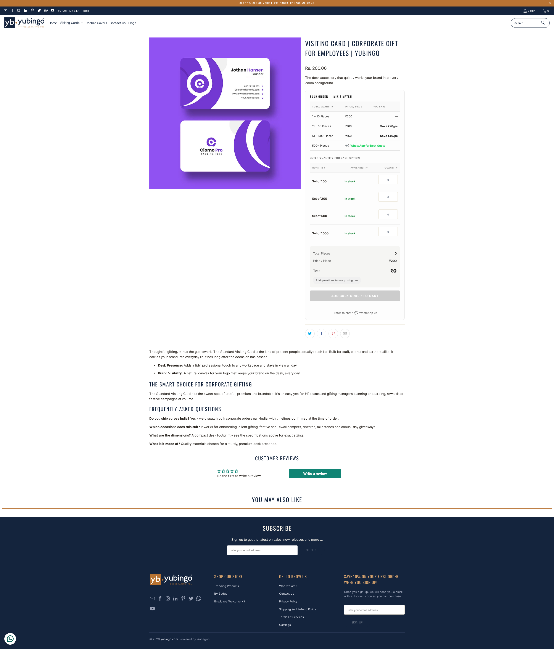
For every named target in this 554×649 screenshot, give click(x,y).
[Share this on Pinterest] (333, 333)
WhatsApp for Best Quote (365, 145)
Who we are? (288, 586)
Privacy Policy (288, 601)
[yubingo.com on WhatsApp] (46, 10)
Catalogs (285, 624)
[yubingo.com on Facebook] (12, 10)
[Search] (543, 23)
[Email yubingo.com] (5, 10)
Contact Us (286, 593)
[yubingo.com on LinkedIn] (25, 10)
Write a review (315, 473)
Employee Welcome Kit (229, 601)
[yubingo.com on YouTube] (52, 10)
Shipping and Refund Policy (297, 609)
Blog (86, 10)
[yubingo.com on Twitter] (39, 10)
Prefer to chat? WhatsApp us (355, 313)
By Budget (221, 593)
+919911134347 (68, 10)
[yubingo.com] (24, 23)
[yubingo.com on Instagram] (19, 10)
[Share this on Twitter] (310, 333)
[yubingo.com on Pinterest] (32, 10)
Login (532, 10)
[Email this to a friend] (345, 333)
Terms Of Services (291, 617)
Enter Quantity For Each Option (335, 157)
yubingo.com (169, 639)
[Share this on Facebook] (321, 333)
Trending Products (226, 586)
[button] (72, 23)
